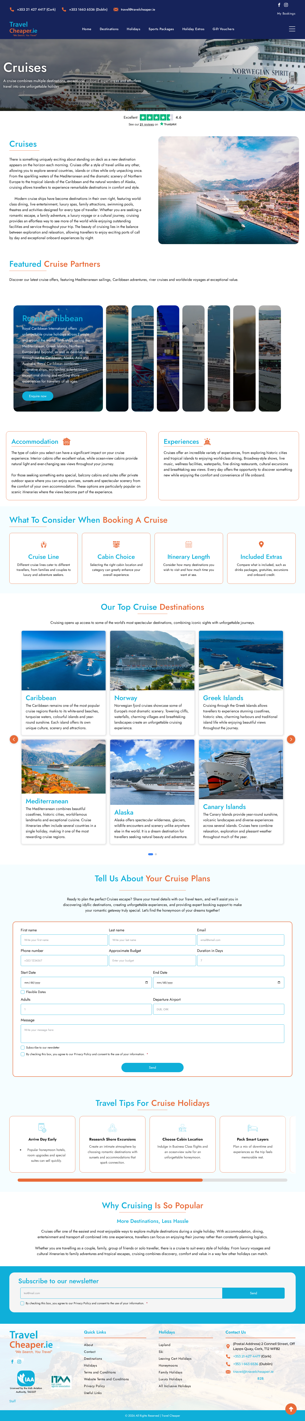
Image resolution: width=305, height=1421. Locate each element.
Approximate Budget (125, 950)
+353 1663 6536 (82, 9)
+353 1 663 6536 (245, 1364)
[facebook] (279, 5)
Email (201, 930)
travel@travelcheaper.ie (253, 1372)
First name (29, 930)
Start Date (28, 972)
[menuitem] (286, 13)
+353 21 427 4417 (31, 9)
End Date (160, 972)
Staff (12, 1401)
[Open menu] (292, 29)
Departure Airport (167, 999)
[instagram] (286, 5)
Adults (25, 999)
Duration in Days (210, 950)
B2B (260, 1378)
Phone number (32, 950)
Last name (116, 930)
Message (27, 1020)
